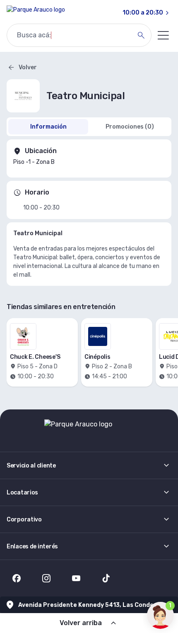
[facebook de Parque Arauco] (16, 578)
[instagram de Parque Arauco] (46, 578)
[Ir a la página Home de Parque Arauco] (36, 12)
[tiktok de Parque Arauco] (106, 578)
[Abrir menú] (163, 35)
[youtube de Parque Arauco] (76, 578)
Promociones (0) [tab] (130, 126)
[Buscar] (141, 35)
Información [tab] (48, 126)
